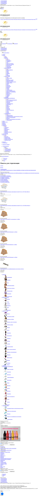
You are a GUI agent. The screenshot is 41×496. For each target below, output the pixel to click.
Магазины (2, 457)
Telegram (5, 159)
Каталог (5, 57)
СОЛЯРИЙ (17, 170)
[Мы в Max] (2, 494)
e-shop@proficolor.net (4, 156)
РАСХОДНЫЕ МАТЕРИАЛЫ (24, 170)
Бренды (1, 467)
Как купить (6, 136)
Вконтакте (5, 158)
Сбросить (6, 425)
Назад (5, 56)
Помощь (1, 461)
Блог (1, 465)
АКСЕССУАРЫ (9, 78)
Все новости (2, 446)
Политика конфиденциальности (5, 458)
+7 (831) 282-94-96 (3, 0)
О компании (6, 127)
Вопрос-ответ (2, 466)
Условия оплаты (3, 462)
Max (4, 160)
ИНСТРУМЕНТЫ (7, 170)
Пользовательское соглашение (5, 459)
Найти (2, 491)
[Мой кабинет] (0, 31)
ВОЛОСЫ (8, 59)
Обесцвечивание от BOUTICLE (5, 450)
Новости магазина (4, 443)
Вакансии (2, 456)
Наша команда (2, 455)
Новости (1, 454)
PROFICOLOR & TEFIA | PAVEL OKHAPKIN (8, 448)
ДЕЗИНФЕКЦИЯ (9, 115)
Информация (2, 460)
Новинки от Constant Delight (5, 452)
